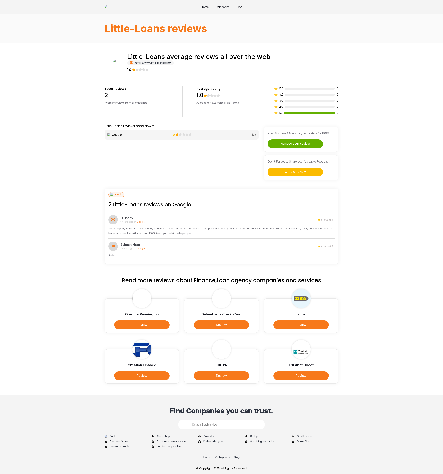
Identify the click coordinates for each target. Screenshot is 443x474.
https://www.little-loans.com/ (152, 63)
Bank (113, 436)
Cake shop (209, 436)
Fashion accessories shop (172, 441)
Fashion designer (213, 441)
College (254, 436)
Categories (222, 7)
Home (205, 7)
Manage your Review (295, 144)
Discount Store (119, 441)
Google (118, 194)
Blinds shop (163, 436)
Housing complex (120, 446)
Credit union (304, 436)
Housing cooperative (169, 446)
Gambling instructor (262, 441)
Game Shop (304, 441)
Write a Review (295, 172)
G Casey (126, 218)
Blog (239, 7)
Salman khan (130, 244)
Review (141, 325)
